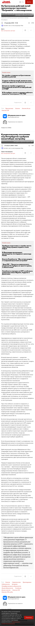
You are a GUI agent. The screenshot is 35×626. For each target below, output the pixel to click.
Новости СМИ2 (6, 127)
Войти (29, 2)
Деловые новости (6, 590)
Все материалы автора (8, 30)
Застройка (14, 584)
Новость (17, 108)
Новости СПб (5, 110)
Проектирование (27, 582)
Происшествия (9, 108)
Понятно (29, 617)
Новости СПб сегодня (7, 592)
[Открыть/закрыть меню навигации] (20, 2)
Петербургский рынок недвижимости (11, 586)
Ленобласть (18, 588)
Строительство (16, 582)
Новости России (26, 108)
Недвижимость (6, 584)
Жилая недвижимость (7, 588)
